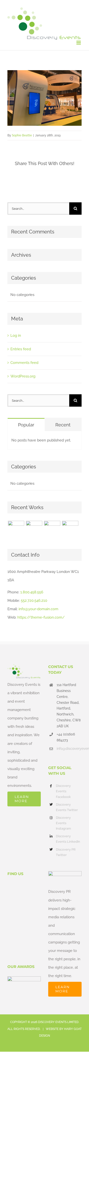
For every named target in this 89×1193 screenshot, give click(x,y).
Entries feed (20, 349)
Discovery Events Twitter (67, 807)
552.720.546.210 (34, 600)
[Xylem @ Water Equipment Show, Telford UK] (52, 529)
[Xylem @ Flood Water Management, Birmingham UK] (15, 529)
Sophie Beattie (22, 135)
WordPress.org (22, 376)
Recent (62, 424)
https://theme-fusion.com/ (41, 617)
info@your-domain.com (38, 609)
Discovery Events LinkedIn (68, 838)
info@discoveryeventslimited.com (69, 749)
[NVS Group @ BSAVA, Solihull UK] (34, 529)
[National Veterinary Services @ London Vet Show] (70, 529)
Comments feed (24, 362)
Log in (15, 335)
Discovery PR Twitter (66, 852)
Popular (26, 424)
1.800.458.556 (31, 592)
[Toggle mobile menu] (79, 42)
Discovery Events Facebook (63, 791)
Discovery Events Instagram (63, 823)
